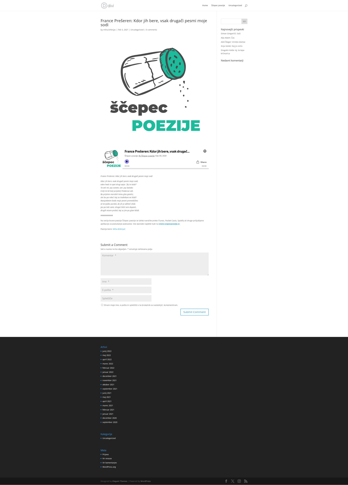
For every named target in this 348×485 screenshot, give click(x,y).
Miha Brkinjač (119, 229)
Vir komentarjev (109, 462)
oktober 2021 (108, 384)
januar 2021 (107, 414)
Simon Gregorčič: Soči (231, 33)
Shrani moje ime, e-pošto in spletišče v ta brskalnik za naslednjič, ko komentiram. (141, 305)
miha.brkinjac (109, 29)
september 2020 (109, 422)
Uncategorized (235, 5)
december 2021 (109, 376)
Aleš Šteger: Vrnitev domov (233, 42)
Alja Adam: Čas (227, 37)
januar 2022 (107, 372)
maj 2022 (106, 355)
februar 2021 (108, 409)
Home (205, 5)
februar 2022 (108, 368)
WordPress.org (109, 467)
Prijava (105, 454)
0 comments (151, 29)
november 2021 (109, 380)
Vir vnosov (107, 458)
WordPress (146, 481)
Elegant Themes (119, 481)
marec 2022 (107, 363)
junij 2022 (106, 351)
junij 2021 (106, 393)
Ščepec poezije (218, 5)
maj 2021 (106, 397)
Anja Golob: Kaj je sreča (231, 46)
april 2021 (107, 401)
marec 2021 (107, 405)
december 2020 (109, 418)
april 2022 (107, 359)
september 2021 (109, 388)
